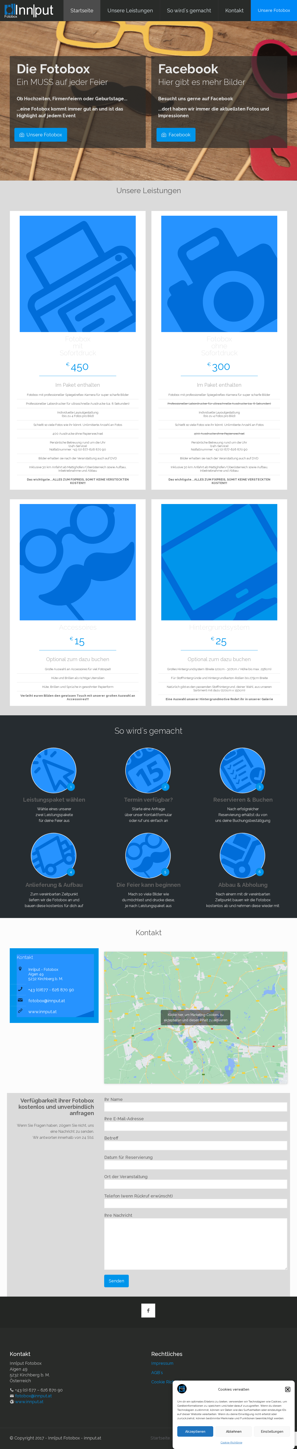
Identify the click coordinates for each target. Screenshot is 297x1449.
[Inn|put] (29, 10)
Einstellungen (272, 1431)
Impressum (162, 1363)
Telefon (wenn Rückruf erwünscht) (138, 1195)
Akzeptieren (195, 1431)
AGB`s (157, 1372)
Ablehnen (234, 1431)
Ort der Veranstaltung (126, 1176)
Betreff (111, 1138)
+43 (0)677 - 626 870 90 (51, 989)
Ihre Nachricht (118, 1215)
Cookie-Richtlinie (231, 1442)
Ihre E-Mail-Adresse (124, 1118)
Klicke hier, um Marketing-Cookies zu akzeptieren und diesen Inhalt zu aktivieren (195, 1017)
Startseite (160, 1438)
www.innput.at (42, 1011)
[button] (287, 1389)
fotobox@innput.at (46, 1000)
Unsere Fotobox (274, 10)
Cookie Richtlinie (167, 1381)
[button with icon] (148, 1311)
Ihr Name (113, 1099)
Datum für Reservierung (128, 1157)
